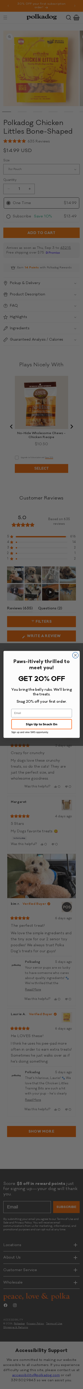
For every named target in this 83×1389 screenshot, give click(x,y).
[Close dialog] (75, 655)
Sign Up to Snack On (41, 724)
